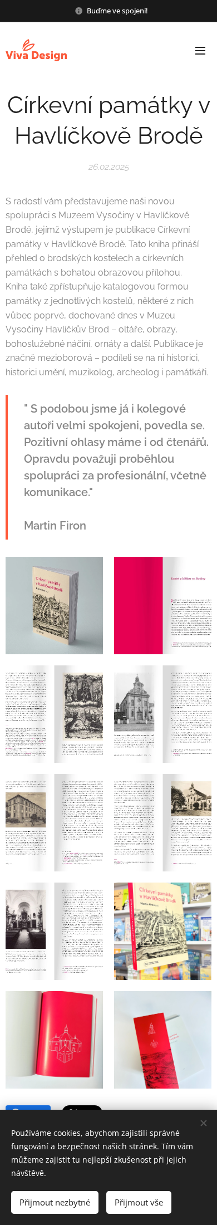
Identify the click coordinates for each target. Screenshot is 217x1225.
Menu (200, 50)
